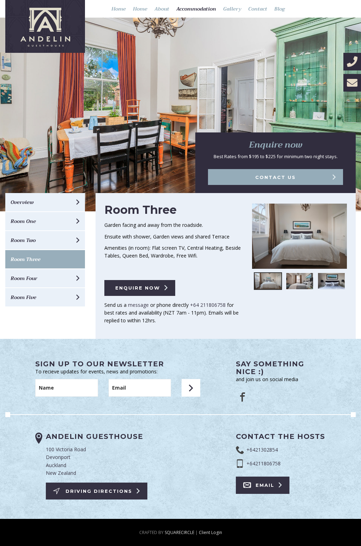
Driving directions (99, 491)
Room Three (26, 259)
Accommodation (196, 9)
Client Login (210, 532)
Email (119, 387)
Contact (257, 9)
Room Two (23, 240)
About (161, 9)
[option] (299, 238)
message (138, 305)
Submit (191, 388)
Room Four (24, 278)
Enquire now (137, 288)
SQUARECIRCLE (179, 532)
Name (46, 387)
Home (118, 9)
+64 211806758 (208, 305)
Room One (23, 221)
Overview (22, 202)
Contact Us (275, 177)
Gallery (232, 9)
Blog (279, 9)
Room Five (23, 297)
